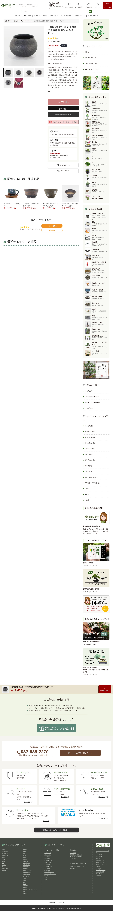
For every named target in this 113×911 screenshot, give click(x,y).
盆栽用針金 (25, 861)
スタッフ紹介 (99, 873)
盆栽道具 (25, 859)
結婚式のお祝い (90, 448)
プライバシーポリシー (101, 864)
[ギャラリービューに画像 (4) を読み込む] (39, 72)
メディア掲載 (99, 856)
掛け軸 (24, 880)
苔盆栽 (3, 861)
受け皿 (24, 855)
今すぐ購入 (63, 109)
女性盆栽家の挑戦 (100, 872)
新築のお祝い (89, 471)
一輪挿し (25, 878)
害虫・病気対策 (26, 863)
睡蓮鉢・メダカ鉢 (27, 872)
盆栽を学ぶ (54, 15)
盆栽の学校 (52, 902)
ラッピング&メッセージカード (77, 866)
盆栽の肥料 (25, 868)
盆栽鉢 (24, 851)
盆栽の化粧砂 (26, 866)
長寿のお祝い (89, 466)
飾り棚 (24, 857)
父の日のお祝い (90, 437)
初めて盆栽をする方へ (92, 63)
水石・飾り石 (26, 876)
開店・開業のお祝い (91, 477)
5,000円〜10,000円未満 (92, 396)
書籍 (24, 882)
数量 (49, 91)
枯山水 (24, 884)
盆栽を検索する (93, 15)
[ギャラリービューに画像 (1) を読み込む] (8, 72)
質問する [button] (52, 230)
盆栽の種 (4, 870)
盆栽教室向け (26, 885)
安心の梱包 (72, 868)
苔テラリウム (5, 868)
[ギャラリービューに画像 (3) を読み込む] (29, 72)
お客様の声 (98, 875)
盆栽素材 (25, 849)
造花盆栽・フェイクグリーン (30, 889)
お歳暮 (87, 500)
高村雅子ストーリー (100, 870)
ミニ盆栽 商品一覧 (90, 58)
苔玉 (3, 863)
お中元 (87, 494)
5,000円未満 (88, 391)
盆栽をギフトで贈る (40, 15)
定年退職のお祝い (90, 460)
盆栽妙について (80, 15)
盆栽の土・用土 (26, 865)
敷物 (24, 853)
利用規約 (98, 866)
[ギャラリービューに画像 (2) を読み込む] (18, 72)
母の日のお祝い (90, 431)
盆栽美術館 (61, 902)
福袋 (24, 891)
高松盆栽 (25, 893)
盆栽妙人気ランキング (92, 69)
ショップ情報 (99, 854)
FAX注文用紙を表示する (63, 114)
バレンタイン (47, 855)
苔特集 (87, 52)
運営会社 (98, 858)
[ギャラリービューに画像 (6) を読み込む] (18, 83)
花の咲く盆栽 (5, 851)
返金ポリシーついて (100, 862)
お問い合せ (98, 868)
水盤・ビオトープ (27, 874)
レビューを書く (52, 226)
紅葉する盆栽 (5, 855)
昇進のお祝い (89, 454)
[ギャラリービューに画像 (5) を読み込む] (8, 83)
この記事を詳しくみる (90, 565)
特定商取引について (100, 860)
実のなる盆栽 (5, 853)
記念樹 (87, 488)
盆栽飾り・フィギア (27, 870)
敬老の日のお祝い (90, 443)
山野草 (3, 859)
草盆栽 (3, 857)
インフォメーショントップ (102, 851)
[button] (52, 38)
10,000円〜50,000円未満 (92, 402)
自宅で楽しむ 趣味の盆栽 (23, 15)
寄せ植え (4, 865)
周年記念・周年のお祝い (92, 483)
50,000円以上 (89, 408)
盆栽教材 (25, 887)
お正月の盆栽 (89, 426)
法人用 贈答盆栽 (66, 15)
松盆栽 (3, 849)
